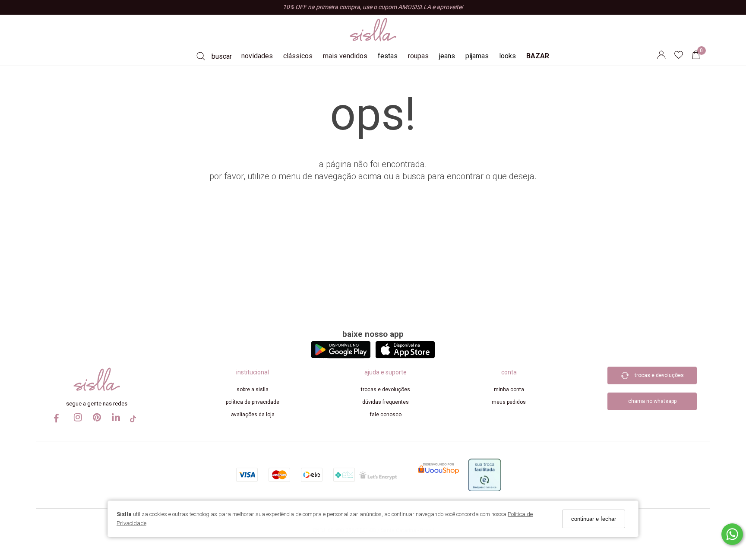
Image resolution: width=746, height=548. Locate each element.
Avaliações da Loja (253, 415)
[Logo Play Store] (341, 356)
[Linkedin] (114, 425)
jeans (447, 56)
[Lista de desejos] (683, 56)
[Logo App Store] (405, 356)
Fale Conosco (385, 415)
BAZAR (537, 56)
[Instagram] (76, 425)
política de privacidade (252, 402)
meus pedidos (509, 402)
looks (507, 56)
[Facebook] (57, 421)
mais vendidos (345, 56)
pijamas (477, 56)
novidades (257, 56)
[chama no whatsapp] (652, 389)
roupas (418, 56)
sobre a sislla (253, 389)
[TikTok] (133, 421)
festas (388, 56)
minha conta (509, 389)
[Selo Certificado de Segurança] (378, 474)
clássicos (298, 56)
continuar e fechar (593, 519)
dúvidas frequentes (385, 402)
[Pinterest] (95, 425)
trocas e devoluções (385, 389)
